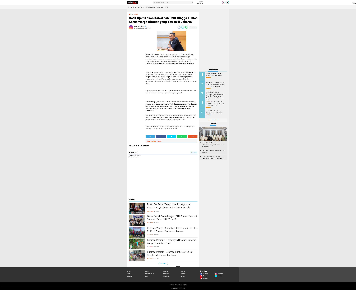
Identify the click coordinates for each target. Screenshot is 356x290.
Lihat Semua (163, 263)
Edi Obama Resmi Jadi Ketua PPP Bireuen (213, 152)
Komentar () (193, 27)
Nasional (141, 7)
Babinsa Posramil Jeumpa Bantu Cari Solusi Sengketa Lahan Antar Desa (170, 253)
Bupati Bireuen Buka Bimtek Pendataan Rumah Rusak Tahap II (213, 157)
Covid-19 (165, 271)
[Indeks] (223, 2)
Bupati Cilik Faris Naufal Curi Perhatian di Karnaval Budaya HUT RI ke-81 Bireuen (215, 85)
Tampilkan (193, 152)
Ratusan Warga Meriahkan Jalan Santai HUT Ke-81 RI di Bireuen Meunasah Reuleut (172, 230)
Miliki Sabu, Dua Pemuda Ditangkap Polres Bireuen (214, 112)
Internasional (150, 7)
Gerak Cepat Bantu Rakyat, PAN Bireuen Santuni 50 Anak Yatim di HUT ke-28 (172, 218)
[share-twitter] (182, 27)
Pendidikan (166, 276)
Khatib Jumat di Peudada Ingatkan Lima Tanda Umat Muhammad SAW (215, 103)
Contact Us (178, 285)
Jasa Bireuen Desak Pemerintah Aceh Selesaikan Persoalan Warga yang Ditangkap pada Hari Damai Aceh (215, 96)
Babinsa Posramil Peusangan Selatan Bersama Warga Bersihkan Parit (171, 242)
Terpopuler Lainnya (213, 120)
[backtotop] (178, 267)
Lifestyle (160, 7)
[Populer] (227, 2)
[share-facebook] (179, 27)
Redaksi (171, 285)
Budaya (147, 271)
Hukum (129, 274)
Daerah (133, 7)
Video (166, 7)
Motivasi (183, 274)
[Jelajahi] (354, 2)
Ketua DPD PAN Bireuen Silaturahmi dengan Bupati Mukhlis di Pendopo (213, 145)
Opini (146, 276)
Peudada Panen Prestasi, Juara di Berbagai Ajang (214, 74)
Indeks (185, 285)
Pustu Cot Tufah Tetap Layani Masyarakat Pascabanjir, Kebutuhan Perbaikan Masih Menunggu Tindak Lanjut (169, 207)
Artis (128, 271)
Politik (183, 276)
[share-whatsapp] (186, 27)
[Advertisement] (213, 39)
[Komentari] (192, 136)
